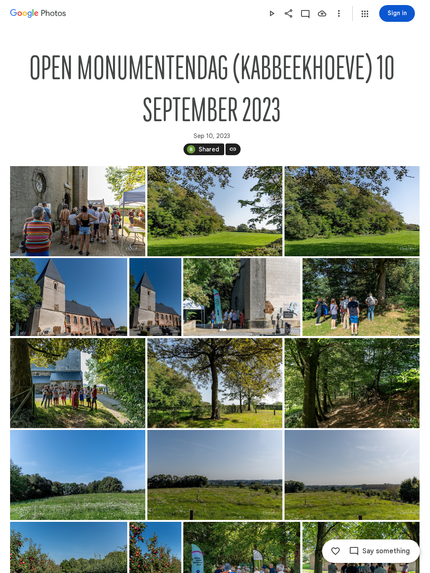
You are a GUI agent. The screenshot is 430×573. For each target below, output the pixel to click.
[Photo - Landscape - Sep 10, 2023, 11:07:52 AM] (215, 383)
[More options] (338, 13)
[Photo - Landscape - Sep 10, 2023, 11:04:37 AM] (77, 383)
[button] (365, 13)
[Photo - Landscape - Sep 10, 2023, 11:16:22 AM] (77, 475)
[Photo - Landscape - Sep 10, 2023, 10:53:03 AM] (241, 297)
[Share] (288, 13)
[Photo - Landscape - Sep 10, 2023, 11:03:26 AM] (361, 297)
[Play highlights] (272, 13)
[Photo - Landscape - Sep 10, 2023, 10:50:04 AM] (352, 211)
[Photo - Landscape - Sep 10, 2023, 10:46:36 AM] (77, 211)
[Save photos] (322, 13)
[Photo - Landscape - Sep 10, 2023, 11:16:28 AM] (215, 475)
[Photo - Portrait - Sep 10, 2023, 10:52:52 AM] (155, 297)
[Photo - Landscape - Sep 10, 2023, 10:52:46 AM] (68, 297)
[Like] (335, 551)
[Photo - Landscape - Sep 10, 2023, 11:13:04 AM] (352, 383)
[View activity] (305, 13)
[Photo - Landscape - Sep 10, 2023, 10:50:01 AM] (215, 211)
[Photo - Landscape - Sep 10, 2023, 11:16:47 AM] (352, 475)
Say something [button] (386, 551)
